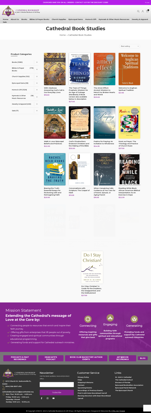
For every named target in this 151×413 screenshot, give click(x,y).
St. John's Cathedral (123, 377)
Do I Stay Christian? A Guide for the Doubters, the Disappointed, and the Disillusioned (91, 289)
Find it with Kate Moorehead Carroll (92, 393)
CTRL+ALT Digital (118, 411)
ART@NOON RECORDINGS (122, 358)
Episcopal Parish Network (125, 388)
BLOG (142, 358)
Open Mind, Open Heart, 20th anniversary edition (54, 240)
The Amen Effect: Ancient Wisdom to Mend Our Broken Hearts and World (104, 91)
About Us (15, 19)
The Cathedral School (124, 380)
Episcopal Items (76, 19)
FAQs (80, 380)
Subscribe (56, 392)
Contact (81, 385)
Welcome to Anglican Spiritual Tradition (128, 89)
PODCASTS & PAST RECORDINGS (20, 358)
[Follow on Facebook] (41, 398)
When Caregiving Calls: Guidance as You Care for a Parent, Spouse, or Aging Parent (104, 191)
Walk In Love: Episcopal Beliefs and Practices (54, 142)
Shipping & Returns (85, 382)
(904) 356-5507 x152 (13, 386)
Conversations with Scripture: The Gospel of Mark (79, 190)
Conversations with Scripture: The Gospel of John (79, 241)
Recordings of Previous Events (90, 390)
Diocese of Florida (122, 382)
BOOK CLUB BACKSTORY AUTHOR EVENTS (86, 358)
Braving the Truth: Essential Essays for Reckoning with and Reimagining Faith (52, 191)
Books (24, 19)
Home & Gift (90, 19)
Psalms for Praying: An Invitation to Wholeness (104, 142)
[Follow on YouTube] (53, 398)
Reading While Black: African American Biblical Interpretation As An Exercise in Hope (129, 191)
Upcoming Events (85, 388)
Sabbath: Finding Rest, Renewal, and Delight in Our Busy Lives (129, 241)
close (4, 2)
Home (5, 19)
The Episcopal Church (124, 390)
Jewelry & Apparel (140, 19)
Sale (5, 22)
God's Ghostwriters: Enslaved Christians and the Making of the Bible (79, 143)
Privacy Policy (83, 377)
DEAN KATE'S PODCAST (51, 358)
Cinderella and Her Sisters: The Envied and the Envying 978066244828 (104, 242)
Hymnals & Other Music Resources (114, 19)
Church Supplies (59, 19)
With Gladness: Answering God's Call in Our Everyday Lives (54, 90)
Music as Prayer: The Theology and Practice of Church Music (128, 143)
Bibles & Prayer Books (39, 19)
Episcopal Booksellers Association (129, 385)
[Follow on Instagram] (47, 398)
